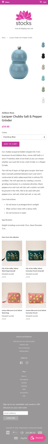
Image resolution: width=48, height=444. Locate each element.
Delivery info (24, 345)
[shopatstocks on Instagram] (27, 363)
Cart (44, 2)
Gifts (24, 389)
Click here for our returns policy (24, 341)
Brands (24, 383)
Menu (7, 2)
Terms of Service (24, 348)
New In (24, 376)
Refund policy (24, 351)
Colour (4, 133)
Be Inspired (24, 379)
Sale (24, 396)
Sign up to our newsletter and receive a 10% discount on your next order (21, 406)
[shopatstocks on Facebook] (21, 363)
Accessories (24, 393)
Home (3, 38)
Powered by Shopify (35, 428)
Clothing (24, 386)
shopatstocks (23, 428)
